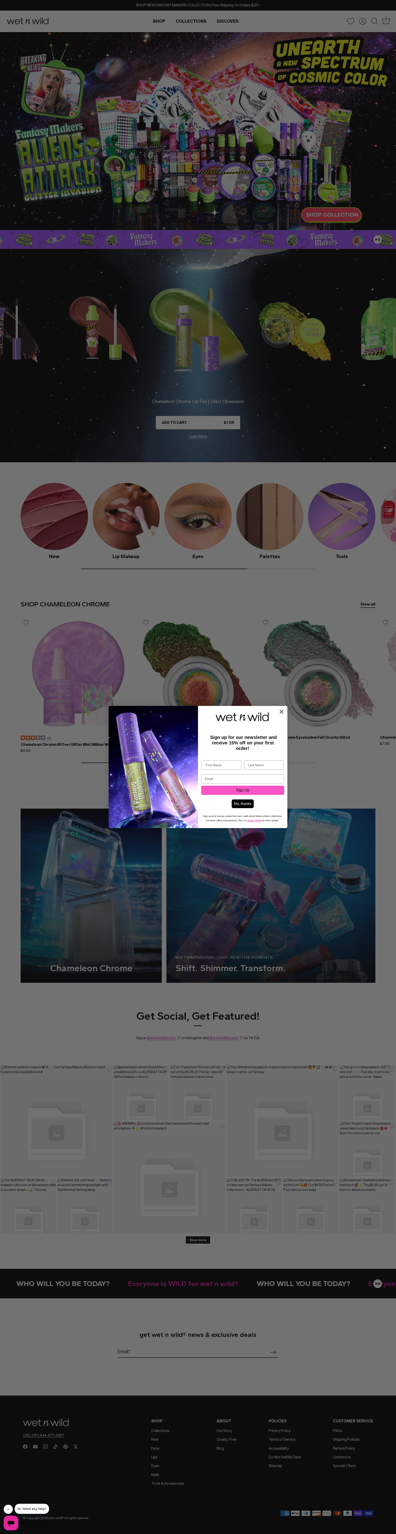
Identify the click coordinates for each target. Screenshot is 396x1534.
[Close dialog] (282, 712)
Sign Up (242, 790)
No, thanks (242, 804)
